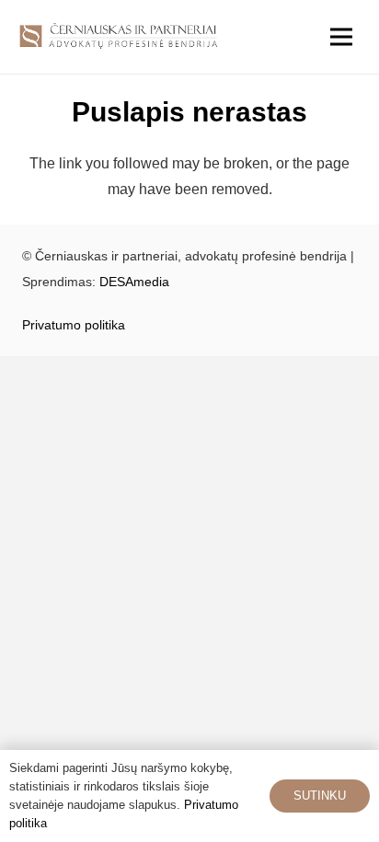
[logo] (119, 37)
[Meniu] (341, 37)
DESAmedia (134, 281)
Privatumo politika (73, 324)
